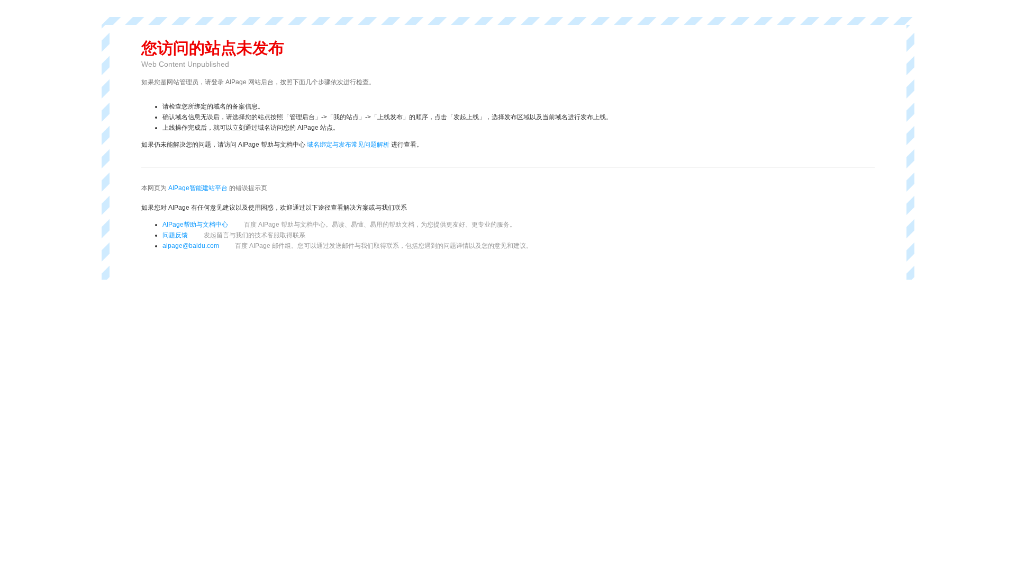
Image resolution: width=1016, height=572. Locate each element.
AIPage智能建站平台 (198, 188)
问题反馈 (233, 235)
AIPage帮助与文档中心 (195, 224)
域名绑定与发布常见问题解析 (348, 144)
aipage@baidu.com (190, 245)
